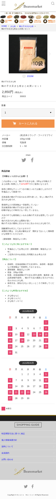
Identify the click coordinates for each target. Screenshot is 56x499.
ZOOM (30, 76)
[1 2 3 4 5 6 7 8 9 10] (28, 112)
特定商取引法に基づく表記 (13, 433)
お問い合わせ (7, 459)
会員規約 (5, 453)
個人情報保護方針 (9, 440)
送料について (7, 446)
